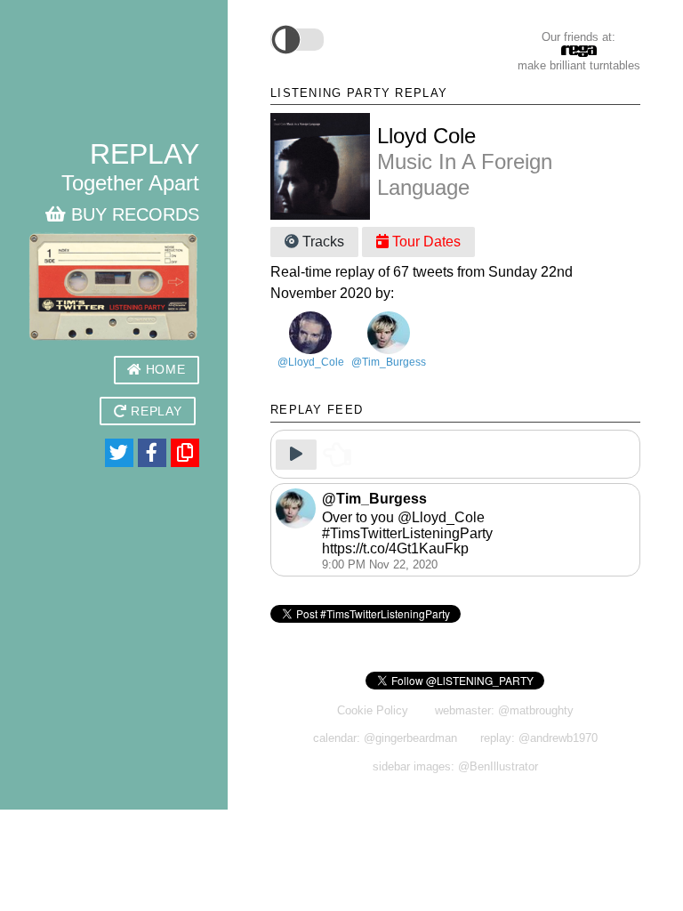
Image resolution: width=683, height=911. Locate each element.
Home (163, 369)
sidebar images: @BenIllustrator (455, 766)
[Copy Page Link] (185, 453)
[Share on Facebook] (152, 453)
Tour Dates (425, 241)
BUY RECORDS (132, 214)
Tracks (321, 241)
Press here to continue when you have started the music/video (476, 452)
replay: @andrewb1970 (539, 738)
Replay (154, 411)
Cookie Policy (372, 710)
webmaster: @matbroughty (504, 710)
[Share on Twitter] (119, 453)
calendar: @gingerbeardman (385, 738)
